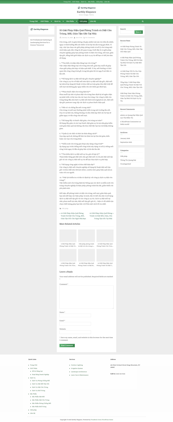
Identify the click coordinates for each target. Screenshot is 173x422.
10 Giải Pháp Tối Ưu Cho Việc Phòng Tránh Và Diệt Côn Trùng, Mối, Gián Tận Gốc (130, 73)
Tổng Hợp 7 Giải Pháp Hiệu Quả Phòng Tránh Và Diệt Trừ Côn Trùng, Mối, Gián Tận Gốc (131, 84)
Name (62, 312)
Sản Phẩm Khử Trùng (39, 406)
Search (123, 29)
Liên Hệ (106, 2)
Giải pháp (99, 2)
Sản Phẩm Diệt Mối (38, 396)
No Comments (90, 38)
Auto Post (79, 37)
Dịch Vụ (83, 2)
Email (62, 321)
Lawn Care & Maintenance (79, 375)
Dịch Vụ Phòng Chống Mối (41, 380)
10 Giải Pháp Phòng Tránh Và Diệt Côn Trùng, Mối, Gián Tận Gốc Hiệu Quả (131, 49)
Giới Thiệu (75, 2)
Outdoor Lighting (77, 365)
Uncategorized (125, 164)
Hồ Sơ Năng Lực (37, 371)
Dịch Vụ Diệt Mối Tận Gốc (40, 384)
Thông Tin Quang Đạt (128, 160)
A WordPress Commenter (129, 122)
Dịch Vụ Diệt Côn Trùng (40, 387)
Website (62, 329)
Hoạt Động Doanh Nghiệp (40, 374)
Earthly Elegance (86, 12)
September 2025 (126, 142)
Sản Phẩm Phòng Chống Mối (41, 403)
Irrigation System (77, 368)
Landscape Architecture (79, 372)
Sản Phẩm (91, 2)
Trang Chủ (67, 2)
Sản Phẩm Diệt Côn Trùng (40, 400)
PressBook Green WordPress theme (102, 419)
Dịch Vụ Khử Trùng (38, 390)
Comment (63, 284)
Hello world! (124, 124)
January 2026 (125, 138)
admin (122, 115)
